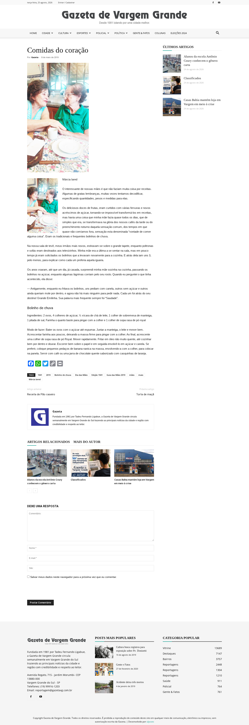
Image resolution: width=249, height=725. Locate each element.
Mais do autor (86, 442)
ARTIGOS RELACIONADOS (48, 442)
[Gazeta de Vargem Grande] (124, 17)
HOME (33, 33)
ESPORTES (82, 33)
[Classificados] (90, 463)
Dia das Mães (81, 375)
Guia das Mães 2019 (116, 375)
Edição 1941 (97, 375)
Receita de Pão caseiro (41, 394)
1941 (40, 375)
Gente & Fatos (171, 692)
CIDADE (46, 33)
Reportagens (170, 664)
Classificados (78, 479)
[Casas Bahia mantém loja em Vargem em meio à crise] (134, 463)
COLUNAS (160, 33)
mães (131, 375)
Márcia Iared (35, 379)
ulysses (150, 721)
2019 (48, 375)
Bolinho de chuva (63, 375)
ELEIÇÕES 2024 (179, 33)
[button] (217, 33)
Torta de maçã (145, 394)
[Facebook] (213, 2)
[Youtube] (219, 2)
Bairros (167, 659)
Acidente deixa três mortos (130, 682)
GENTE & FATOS (141, 33)
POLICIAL (101, 33)
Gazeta (34, 57)
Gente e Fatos (123, 664)
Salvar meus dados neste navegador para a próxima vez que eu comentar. (73, 576)
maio (140, 375)
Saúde (166, 681)
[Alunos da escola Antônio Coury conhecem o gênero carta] (47, 463)
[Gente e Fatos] (104, 669)
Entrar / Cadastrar (66, 2)
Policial (167, 686)
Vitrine (167, 648)
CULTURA (63, 33)
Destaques (169, 653)
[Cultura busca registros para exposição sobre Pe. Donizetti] (104, 651)
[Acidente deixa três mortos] (104, 686)
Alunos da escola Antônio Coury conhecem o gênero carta (201, 61)
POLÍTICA (119, 33)
